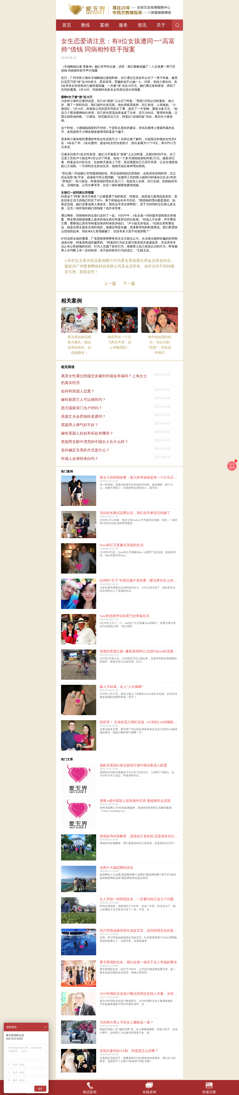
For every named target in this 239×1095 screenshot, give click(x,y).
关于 (160, 25)
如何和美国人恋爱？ (78, 391)
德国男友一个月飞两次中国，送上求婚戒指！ (119, 342)
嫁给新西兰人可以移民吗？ (83, 399)
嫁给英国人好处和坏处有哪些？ (87, 433)
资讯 (142, 25)
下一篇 (129, 283)
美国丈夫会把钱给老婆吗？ (83, 416)
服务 (123, 25)
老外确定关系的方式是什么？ (85, 450)
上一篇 (110, 283)
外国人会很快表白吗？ (79, 458)
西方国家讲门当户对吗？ (81, 408)
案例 (104, 25)
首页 (66, 25)
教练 (85, 25)
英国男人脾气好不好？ (79, 425)
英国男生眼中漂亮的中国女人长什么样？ (94, 442)
